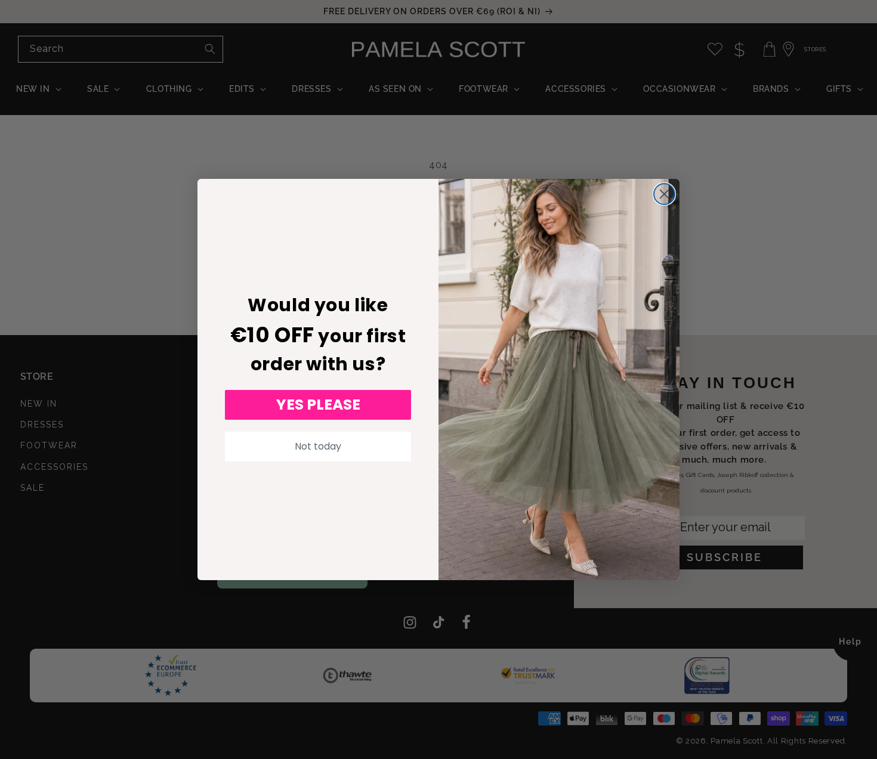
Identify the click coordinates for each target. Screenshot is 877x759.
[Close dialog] (664, 194)
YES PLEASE (318, 404)
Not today (318, 446)
